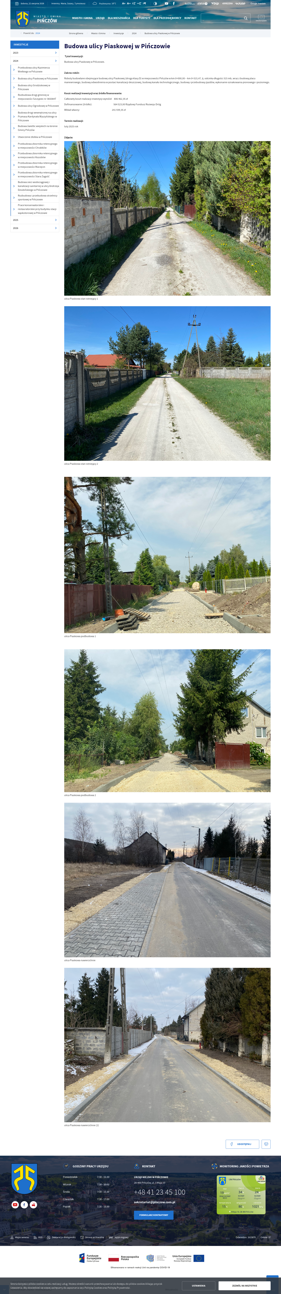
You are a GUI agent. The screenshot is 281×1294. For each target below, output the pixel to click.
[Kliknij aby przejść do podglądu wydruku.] (266, 1144)
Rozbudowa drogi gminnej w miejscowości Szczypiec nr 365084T (37, 97)
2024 (37, 33)
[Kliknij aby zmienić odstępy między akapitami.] (144, 4)
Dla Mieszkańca (119, 18)
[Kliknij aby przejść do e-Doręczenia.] (227, 4)
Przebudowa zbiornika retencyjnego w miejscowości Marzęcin (37, 165)
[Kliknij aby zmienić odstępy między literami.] (128, 4)
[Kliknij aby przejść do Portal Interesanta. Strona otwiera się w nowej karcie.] (190, 3)
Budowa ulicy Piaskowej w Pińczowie (38, 78)
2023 (15, 52)
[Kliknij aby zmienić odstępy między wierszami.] (133, 4)
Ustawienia (198, 1285)
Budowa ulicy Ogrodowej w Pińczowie (38, 105)
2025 (15, 220)
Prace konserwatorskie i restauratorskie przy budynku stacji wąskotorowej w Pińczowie (37, 209)
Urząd (100, 18)
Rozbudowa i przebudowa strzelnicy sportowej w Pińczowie (37, 197)
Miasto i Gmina (82, 18)
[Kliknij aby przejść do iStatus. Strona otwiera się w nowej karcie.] (202, 3)
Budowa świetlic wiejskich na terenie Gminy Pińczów (38, 128)
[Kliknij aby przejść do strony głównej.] (39, 19)
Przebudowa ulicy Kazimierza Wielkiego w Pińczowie (34, 69)
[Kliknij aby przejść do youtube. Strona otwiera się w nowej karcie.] (166, 3)
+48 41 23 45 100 (159, 1192)
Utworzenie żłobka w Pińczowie (35, 137)
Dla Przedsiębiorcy (167, 18)
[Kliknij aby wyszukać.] (245, 18)
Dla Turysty (141, 18)
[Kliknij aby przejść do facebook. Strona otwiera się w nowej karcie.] (174, 3)
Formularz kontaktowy (153, 1215)
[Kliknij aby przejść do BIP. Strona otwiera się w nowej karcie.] (215, 3)
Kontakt (190, 18)
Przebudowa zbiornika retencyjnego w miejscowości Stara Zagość (37, 174)
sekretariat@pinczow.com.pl (154, 1202)
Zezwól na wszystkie (244, 1285)
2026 (15, 228)
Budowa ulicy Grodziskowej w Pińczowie (34, 87)
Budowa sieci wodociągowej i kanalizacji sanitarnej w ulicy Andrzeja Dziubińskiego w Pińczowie (38, 186)
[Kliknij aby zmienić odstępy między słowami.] (139, 4)
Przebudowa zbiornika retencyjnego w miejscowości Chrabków (37, 145)
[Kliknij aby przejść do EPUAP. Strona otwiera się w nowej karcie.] (240, 4)
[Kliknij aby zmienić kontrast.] (155, 3)
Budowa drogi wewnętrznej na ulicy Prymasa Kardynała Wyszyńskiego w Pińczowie (37, 116)
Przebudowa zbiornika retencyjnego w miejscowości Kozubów (37, 155)
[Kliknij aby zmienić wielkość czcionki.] (123, 4)
